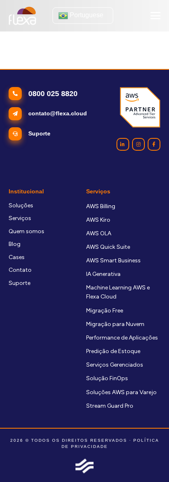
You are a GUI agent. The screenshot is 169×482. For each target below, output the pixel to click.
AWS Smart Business (113, 260)
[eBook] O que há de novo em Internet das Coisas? (74, 65)
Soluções (21, 205)
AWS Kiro (98, 219)
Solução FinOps (107, 378)
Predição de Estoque (113, 351)
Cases (17, 257)
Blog (15, 244)
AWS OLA (98, 233)
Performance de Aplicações (122, 337)
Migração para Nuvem (115, 324)
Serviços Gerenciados (114, 364)
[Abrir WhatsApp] (148, 461)
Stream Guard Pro (109, 405)
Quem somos (26, 231)
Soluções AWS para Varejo (121, 392)
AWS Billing (100, 206)
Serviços (20, 218)
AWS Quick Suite (108, 246)
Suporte (19, 283)
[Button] (122, 144)
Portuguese (85, 14)
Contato (20, 269)
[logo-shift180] (84, 466)
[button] (155, 16)
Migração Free (104, 310)
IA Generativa (103, 274)
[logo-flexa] (23, 16)
